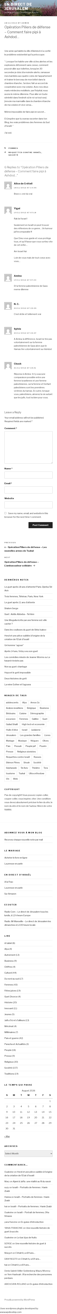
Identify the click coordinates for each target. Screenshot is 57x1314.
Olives (46, 740)
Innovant (8, 1008)
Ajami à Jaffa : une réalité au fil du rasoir (32, 1181)
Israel (24, 730)
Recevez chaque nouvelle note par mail (23, 839)
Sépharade (11, 768)
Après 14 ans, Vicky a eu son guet (21, 651)
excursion (10, 719)
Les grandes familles (30, 735)
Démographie (37, 713)
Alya (24, 702)
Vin (7, 779)
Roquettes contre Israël (24, 152)
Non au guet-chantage (15, 666)
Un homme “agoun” (14, 645)
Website (9, 498)
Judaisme (35, 730)
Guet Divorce (11, 996)
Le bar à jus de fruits (27, 1237)
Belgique (31, 708)
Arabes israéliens (14, 708)
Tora (46, 768)
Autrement (9, 955)
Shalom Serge (11, 608)
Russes (37, 757)
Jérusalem (11, 735)
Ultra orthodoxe (36, 773)
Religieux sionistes (26, 751)
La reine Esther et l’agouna (17, 684)
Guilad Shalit (12, 724)
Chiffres (8, 967)
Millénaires (9, 1032)
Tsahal (22, 773)
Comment (10, 428)
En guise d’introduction (32, 1222)
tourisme (10, 773)
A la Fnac (8, 882)
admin (25, 23)
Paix (8, 746)
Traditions (9, 1074)
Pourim (42, 746)
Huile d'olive (12, 730)
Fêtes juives (10, 990)
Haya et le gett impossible (17, 672)
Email (8, 483)
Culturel (8, 973)
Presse (9, 751)
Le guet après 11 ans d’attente (19, 602)
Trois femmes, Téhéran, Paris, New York (23, 596)
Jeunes (7, 1014)
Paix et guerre (11, 1038)
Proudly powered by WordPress (19, 1299)
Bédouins (10, 713)
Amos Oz (34, 702)
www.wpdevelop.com (10, 1312)
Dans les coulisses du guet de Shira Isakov (25, 629)
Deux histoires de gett (15, 678)
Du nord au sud (11, 978)
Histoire (8, 1002)
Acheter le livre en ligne (15, 857)
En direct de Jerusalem (18, 6)
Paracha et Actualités (15, 1044)
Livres (47, 735)
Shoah (27, 762)
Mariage (10, 740)
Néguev (35, 740)
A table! (8, 943)
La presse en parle (13, 863)
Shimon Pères (13, 762)
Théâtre (36, 768)
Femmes (13, 148)
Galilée (35, 719)
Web (15, 779)
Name (8, 468)
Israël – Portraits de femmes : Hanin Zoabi (31, 1206)
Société (13, 155)
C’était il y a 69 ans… (25, 1253)
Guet (44, 719)
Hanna (7, 1197)
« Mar (7, 1136)
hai (5, 1265)
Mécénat (8, 1026)
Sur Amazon (10, 893)
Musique (22, 740)
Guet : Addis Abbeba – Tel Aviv (19, 614)
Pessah (18, 746)
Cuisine (22, 713)
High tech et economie (33, 724)
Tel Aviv (24, 768)
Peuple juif (30, 746)
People (8, 1050)
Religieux (9, 1062)
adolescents (12, 702)
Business (44, 708)
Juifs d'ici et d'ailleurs (14, 1020)
